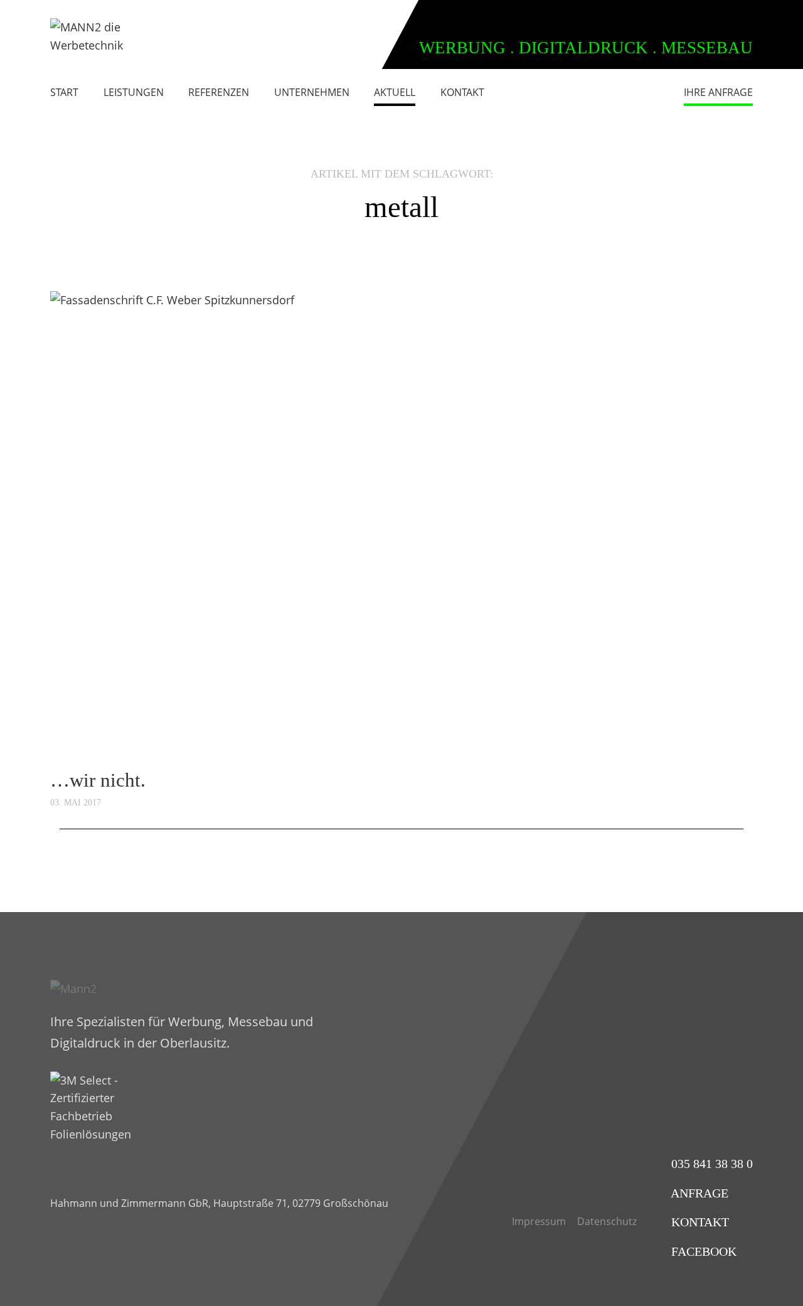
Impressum (539, 1221)
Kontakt (462, 92)
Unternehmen (311, 92)
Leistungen (134, 92)
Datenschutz (607, 1221)
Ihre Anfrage (718, 92)
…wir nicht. (98, 780)
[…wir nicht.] (401, 525)
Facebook (702, 1251)
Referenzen (218, 92)
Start (64, 92)
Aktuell (394, 92)
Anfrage (698, 1193)
